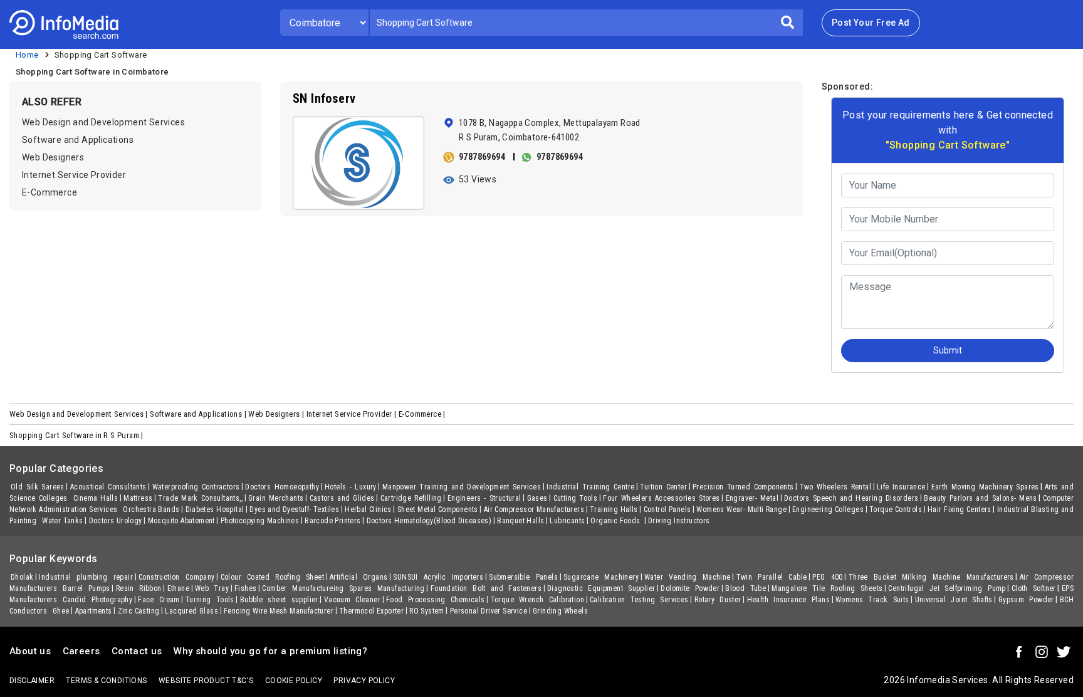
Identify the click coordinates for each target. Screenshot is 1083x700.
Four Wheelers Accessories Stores (661, 498)
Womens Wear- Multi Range (741, 509)
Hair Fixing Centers (959, 509)
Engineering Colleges (828, 509)
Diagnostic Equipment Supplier (601, 588)
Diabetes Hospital (215, 509)
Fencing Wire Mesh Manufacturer (278, 611)
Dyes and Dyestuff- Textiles (294, 509)
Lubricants (567, 520)
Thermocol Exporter (371, 611)
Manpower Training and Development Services (461, 487)
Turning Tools (210, 599)
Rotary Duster (717, 599)
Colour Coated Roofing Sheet (273, 577)
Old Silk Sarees (38, 487)
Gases (537, 498)
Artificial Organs (358, 577)
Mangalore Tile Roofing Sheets (827, 588)
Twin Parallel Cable (771, 577)
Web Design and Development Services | (79, 414)
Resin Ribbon (139, 588)
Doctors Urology (115, 520)
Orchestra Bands (151, 509)
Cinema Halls (95, 498)
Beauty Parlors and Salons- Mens (980, 498)
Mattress (137, 498)
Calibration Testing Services (639, 599)
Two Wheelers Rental (835, 487)
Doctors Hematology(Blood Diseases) (429, 520)
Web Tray (212, 588)
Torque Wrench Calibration (537, 599)
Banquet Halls (520, 520)
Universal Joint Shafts (954, 599)
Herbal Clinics (368, 509)
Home (27, 55)
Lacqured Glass (191, 611)
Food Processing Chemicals (435, 599)
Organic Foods (616, 520)
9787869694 (482, 157)
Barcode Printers (332, 520)
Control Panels (667, 509)
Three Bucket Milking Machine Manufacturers (931, 577)
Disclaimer (32, 680)
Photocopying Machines (260, 520)
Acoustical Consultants (108, 487)
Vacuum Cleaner (352, 599)
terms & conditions (106, 680)
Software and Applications (77, 140)
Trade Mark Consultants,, (200, 498)
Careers (81, 651)
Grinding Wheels (560, 611)
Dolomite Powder (690, 588)
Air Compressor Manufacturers (534, 509)
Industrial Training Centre (590, 487)
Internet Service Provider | (352, 414)
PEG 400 (827, 577)
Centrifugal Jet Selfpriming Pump (946, 588)
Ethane (178, 588)
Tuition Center (663, 487)
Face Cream (159, 599)
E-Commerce (49, 192)
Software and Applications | (199, 414)
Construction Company (177, 577)
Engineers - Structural (484, 498)
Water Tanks (62, 520)
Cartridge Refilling (411, 498)
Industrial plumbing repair (86, 577)
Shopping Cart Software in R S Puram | (77, 435)
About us (30, 651)
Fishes (245, 588)
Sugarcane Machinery (601, 577)
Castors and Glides (342, 498)
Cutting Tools (575, 498)
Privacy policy (364, 680)
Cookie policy (293, 680)
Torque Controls (895, 509)
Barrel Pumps (86, 588)
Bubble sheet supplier (279, 599)
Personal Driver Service (488, 611)
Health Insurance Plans (788, 599)
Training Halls (614, 509)
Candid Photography (97, 599)
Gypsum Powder (1026, 599)
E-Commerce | (423, 414)
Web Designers (53, 157)
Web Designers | (277, 414)
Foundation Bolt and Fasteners (486, 588)
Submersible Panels (523, 577)
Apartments (93, 611)
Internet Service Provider (74, 175)
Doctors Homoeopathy (282, 487)
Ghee (61, 611)
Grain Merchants (276, 498)
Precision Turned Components (743, 487)
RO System (426, 611)
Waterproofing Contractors (196, 487)
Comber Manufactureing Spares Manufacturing (343, 588)
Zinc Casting (139, 611)
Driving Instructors (679, 520)
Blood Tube (745, 588)
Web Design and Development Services (103, 122)
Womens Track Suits (872, 599)
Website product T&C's (206, 680)
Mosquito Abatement (181, 520)
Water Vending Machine (687, 577)
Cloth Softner (1034, 588)
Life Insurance (901, 487)
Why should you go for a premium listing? (270, 651)
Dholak (22, 577)
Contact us (137, 651)
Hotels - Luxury (351, 487)
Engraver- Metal (752, 498)
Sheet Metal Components (437, 509)
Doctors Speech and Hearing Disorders (851, 498)
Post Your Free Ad (871, 23)
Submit (947, 350)
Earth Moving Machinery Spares (985, 487)
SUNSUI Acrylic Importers (438, 577)
